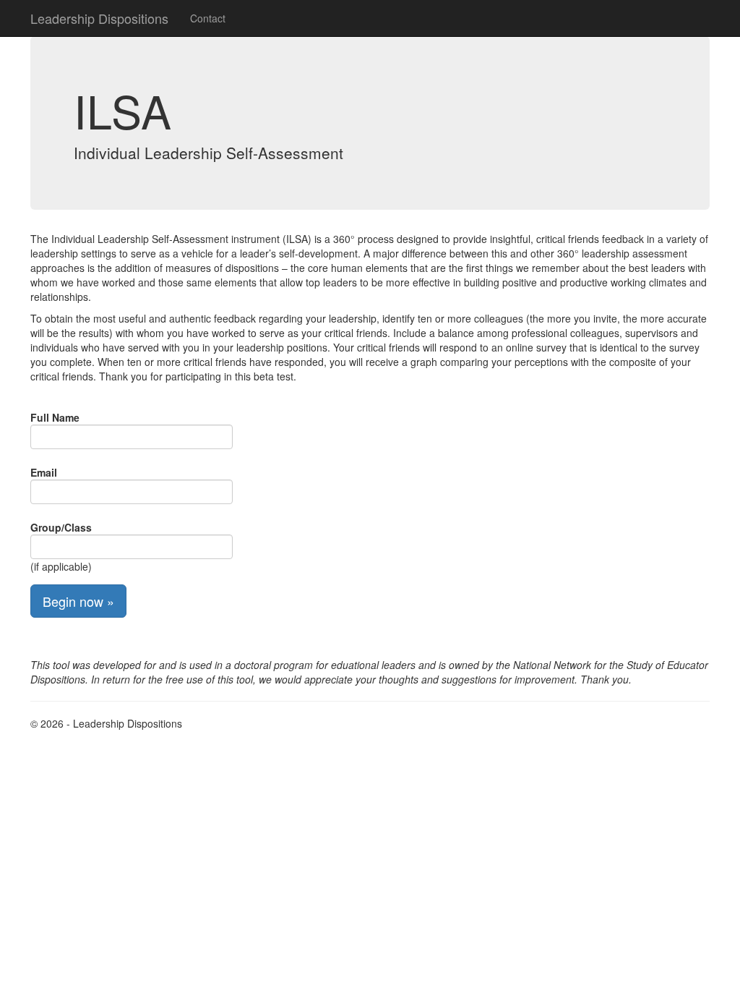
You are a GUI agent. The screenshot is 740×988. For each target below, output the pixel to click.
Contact (207, 18)
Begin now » (78, 601)
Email (43, 472)
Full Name (54, 417)
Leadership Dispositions (99, 18)
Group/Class (61, 527)
